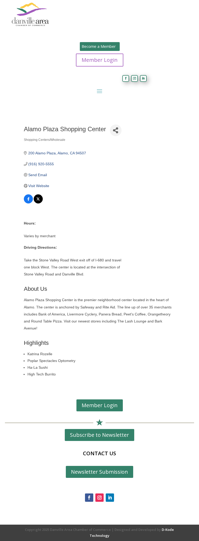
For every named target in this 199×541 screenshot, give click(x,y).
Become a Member (99, 46)
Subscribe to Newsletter (99, 434)
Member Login (100, 59)
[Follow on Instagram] (134, 78)
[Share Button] (116, 130)
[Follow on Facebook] (125, 78)
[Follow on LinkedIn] (143, 78)
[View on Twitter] (38, 202)
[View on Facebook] (28, 202)
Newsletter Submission (99, 471)
